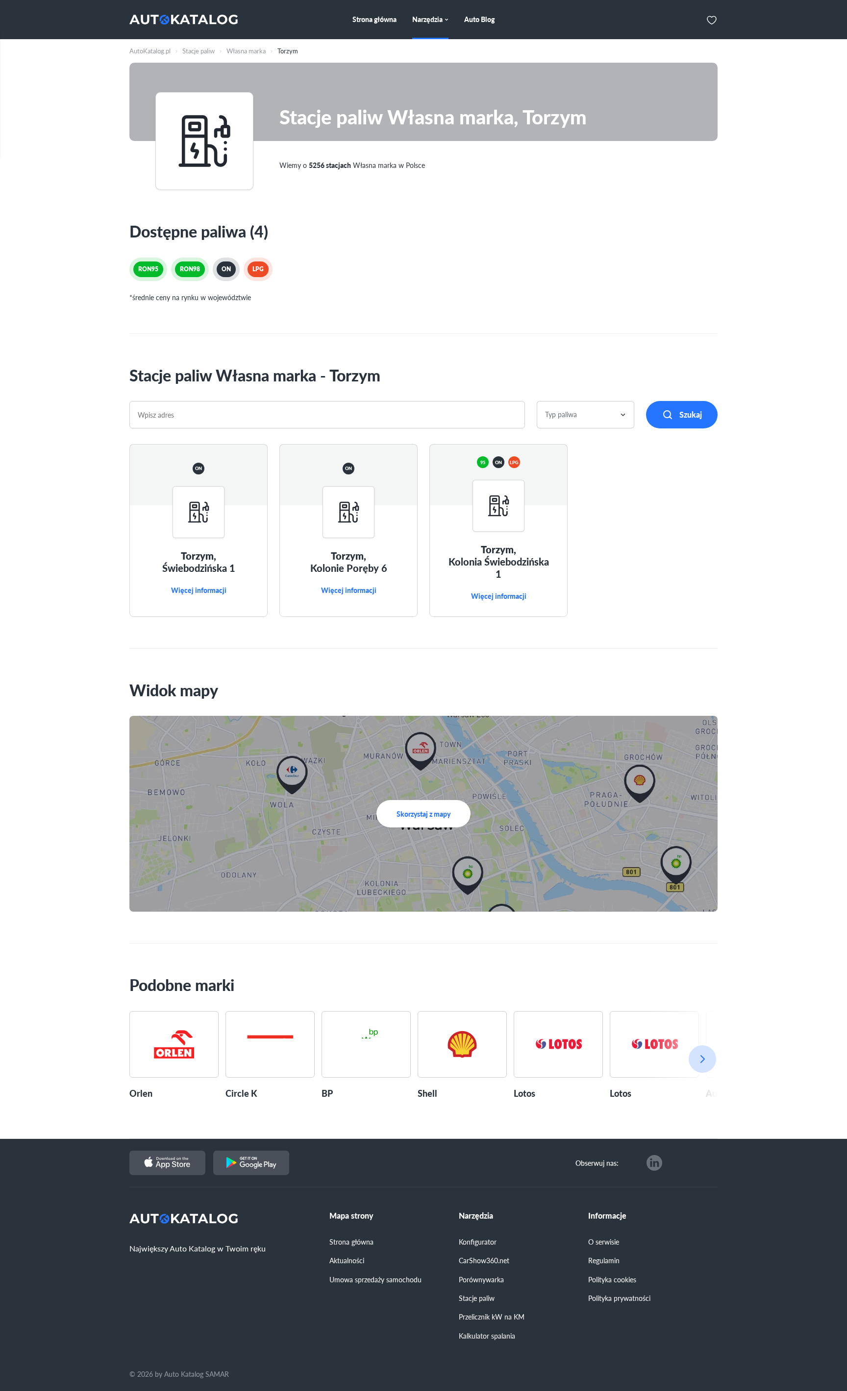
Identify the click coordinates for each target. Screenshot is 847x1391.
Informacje (607, 1216)
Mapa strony (351, 1216)
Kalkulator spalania (487, 1336)
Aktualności (346, 1260)
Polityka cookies (612, 1279)
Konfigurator (478, 1242)
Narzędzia (476, 1216)
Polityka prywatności (619, 1298)
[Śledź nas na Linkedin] (654, 1163)
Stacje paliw (477, 1298)
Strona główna (351, 1242)
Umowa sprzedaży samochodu (375, 1279)
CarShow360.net (484, 1260)
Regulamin (604, 1260)
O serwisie (603, 1242)
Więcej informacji (198, 590)
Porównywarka (481, 1279)
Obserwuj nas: (597, 1163)
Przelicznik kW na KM (491, 1316)
